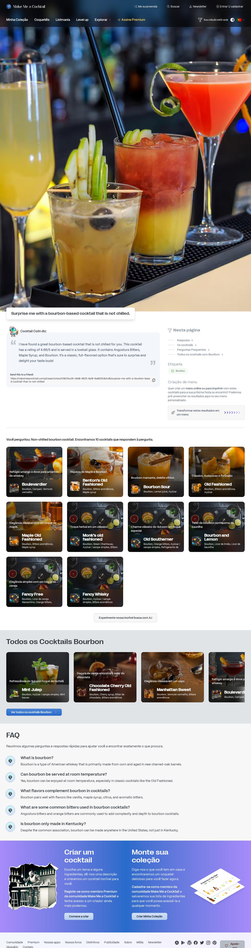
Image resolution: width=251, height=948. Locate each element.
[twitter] (202, 942)
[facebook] (195, 942)
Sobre (128, 942)
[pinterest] (214, 942)
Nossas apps (52, 942)
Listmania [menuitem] (63, 20)
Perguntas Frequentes (187, 349)
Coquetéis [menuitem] (41, 20)
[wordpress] (189, 942)
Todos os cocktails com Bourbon (194, 354)
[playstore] (183, 942)
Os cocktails (180, 345)
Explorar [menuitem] (101, 20)
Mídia (139, 942)
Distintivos (92, 942)
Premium (33, 942)
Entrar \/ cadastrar (231, 6)
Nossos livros (73, 942)
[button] (34, 712)
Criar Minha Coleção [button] (149, 916)
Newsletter (199, 6)
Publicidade (111, 942)
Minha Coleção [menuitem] (17, 20)
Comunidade (14, 942)
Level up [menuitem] (82, 20)
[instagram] (208, 942)
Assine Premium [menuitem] (133, 20)
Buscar (175, 6)
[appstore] (177, 942)
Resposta (179, 340)
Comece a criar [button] (79, 916)
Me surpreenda (147, 6)
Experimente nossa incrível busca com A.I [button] (125, 617)
